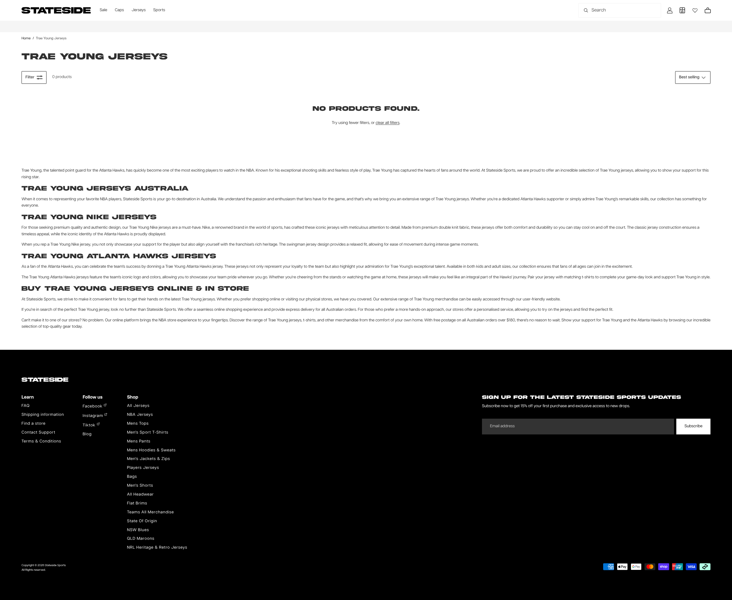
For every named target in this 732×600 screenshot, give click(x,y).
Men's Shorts (140, 486)
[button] (692, 77)
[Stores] (682, 10)
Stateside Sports (55, 565)
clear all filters (388, 123)
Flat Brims (137, 504)
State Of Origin (142, 521)
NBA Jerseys (140, 415)
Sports (159, 10)
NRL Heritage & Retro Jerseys (157, 548)
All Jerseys (138, 406)
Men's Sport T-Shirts (147, 433)
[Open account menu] (669, 10)
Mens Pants (138, 442)
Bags (132, 477)
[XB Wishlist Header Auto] (695, 10)
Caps (119, 10)
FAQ (26, 406)
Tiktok (90, 426)
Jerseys (138, 10)
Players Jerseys (143, 468)
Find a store (34, 424)
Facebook (93, 407)
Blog (87, 434)
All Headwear (140, 495)
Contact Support (38, 433)
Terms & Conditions (41, 442)
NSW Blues (138, 530)
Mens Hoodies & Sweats (151, 450)
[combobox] (613, 10)
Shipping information (43, 415)
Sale (103, 10)
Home (26, 38)
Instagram (93, 416)
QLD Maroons (140, 539)
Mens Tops (138, 424)
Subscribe (693, 426)
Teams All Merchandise (150, 512)
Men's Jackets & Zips (148, 459)
